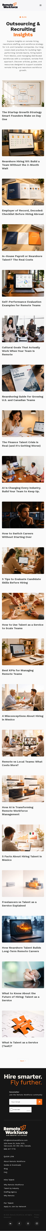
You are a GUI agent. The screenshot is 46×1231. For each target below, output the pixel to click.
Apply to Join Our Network (15, 1206)
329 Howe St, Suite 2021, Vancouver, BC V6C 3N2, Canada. (17, 1144)
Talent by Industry (11, 1188)
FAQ (5, 1172)
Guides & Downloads (12, 1165)
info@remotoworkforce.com (15, 1140)
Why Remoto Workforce (14, 1185)
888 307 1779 (9, 1149)
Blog (6, 1169)
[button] (41, 5)
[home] (10, 5)
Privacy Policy (36, 1216)
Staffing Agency (10, 1192)
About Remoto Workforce (14, 1161)
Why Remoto (9, 1196)
